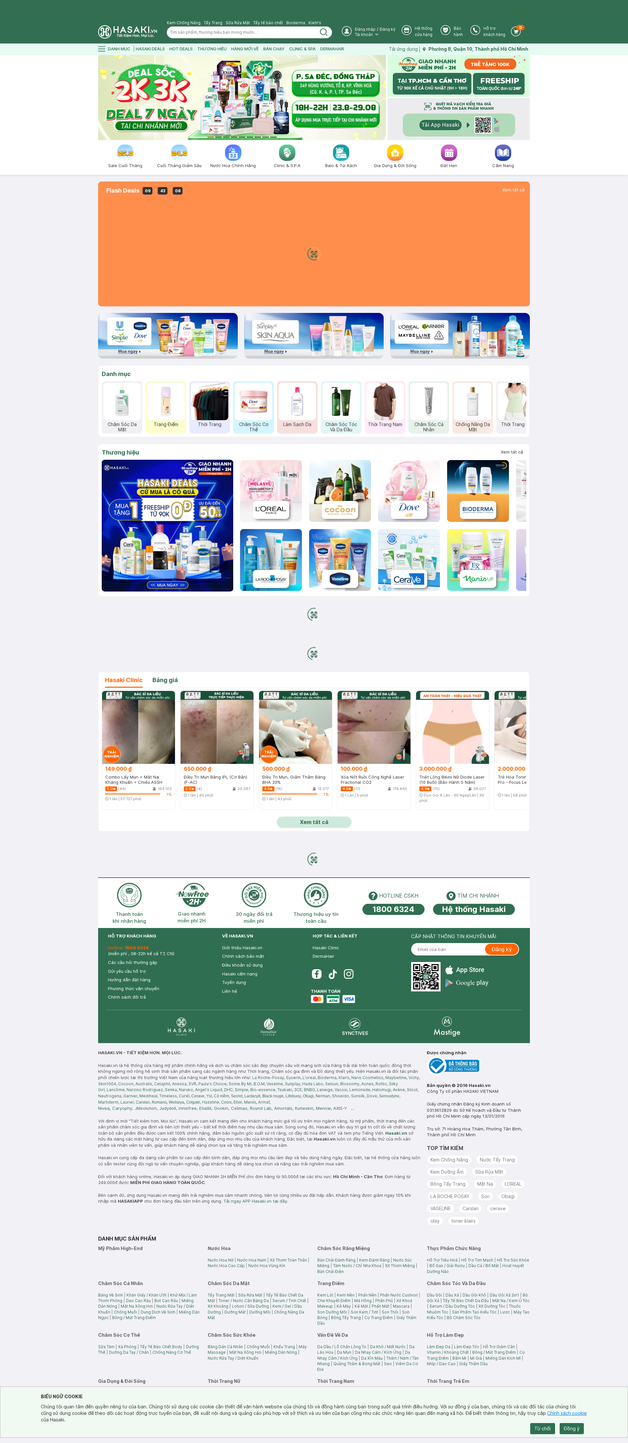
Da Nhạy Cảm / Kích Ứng (378, 1352)
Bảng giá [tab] (165, 680)
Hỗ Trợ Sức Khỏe (513, 1260)
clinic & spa (302, 48)
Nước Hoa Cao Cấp (226, 1265)
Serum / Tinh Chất (289, 1300)
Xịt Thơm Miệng (400, 1265)
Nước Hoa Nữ (221, 1260)
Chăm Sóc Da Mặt (122, 426)
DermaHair (332, 48)
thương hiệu (212, 48)
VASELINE (440, 1208)
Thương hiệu (120, 452)
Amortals (283, 1108)
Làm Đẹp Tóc (466, 1346)
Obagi (508, 1196)
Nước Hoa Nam (251, 1260)
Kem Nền (346, 1295)
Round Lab (260, 1108)
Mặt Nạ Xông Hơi (137, 1306)
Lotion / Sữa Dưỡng (250, 1306)
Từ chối (542, 1428)
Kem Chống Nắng (184, 22)
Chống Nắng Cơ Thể (171, 1352)
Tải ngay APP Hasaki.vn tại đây (255, 1201)
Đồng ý (572, 1428)
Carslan (470, 1208)
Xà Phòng (127, 1346)
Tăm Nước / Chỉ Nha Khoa (357, 1265)
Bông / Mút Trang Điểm (134, 1317)
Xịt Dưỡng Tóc (492, 1306)
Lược (505, 1312)
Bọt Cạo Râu (166, 1300)
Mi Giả (476, 1358)
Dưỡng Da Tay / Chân (129, 1352)
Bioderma (295, 22)
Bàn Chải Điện (330, 1271)
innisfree (188, 1108)
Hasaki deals (150, 48)
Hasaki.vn (396, 1133)
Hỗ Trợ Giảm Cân (499, 1346)
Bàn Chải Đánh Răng (336, 1260)
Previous (102, 97)
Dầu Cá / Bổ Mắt (483, 1265)
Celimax (239, 1108)
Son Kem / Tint (364, 1312)
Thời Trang (209, 424)
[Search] (324, 32)
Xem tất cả (513, 189)
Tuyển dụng (234, 982)
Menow (323, 1108)
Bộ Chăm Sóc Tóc (463, 1317)
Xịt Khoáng (218, 1306)
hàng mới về (245, 48)
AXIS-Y (340, 1108)
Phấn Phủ (384, 1300)
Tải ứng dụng (403, 49)
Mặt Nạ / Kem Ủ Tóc (511, 1300)
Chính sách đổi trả (127, 997)
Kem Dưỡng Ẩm (446, 1172)
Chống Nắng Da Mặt (473, 426)
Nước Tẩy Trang (497, 1159)
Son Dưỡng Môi (332, 1312)
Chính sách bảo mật (243, 956)
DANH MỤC (119, 48)
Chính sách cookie (567, 1413)
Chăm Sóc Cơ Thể (253, 426)
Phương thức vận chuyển (133, 988)
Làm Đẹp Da (438, 1346)
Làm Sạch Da (297, 424)
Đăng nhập (365, 29)
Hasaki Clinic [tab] (124, 680)
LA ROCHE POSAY (449, 1196)
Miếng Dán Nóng (281, 1352)
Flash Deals (122, 190)
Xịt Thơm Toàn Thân (288, 1260)
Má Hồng (363, 1300)
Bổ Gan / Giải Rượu (447, 1265)
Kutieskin (304, 1108)
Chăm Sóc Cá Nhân (429, 426)
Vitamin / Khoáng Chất (448, 1352)
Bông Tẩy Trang (447, 1184)
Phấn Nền (367, 1295)
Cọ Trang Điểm (378, 1317)
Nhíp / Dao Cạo (441, 1363)
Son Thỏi (390, 1312)
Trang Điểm (166, 424)
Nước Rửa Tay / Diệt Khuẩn (233, 1358)
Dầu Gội (434, 1295)
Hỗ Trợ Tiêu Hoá (442, 1260)
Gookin (221, 1108)
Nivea (104, 1108)
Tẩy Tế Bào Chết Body (161, 1346)
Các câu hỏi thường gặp (132, 962)
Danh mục (116, 373)
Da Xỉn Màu (372, 1358)
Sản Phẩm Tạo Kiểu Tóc (474, 1312)
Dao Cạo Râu (138, 1300)
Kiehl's (314, 22)
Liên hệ (229, 991)
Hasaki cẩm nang (239, 973)
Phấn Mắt (380, 1306)
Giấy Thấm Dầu (473, 1363)
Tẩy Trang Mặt (221, 1295)
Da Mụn (344, 1352)
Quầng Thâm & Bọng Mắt (356, 1363)
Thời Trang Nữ (516, 424)
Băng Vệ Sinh (110, 1295)
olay (435, 1221)
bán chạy (274, 48)
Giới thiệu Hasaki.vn (242, 947)
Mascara (401, 1306)
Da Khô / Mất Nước (388, 1346)
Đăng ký (387, 29)
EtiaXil (205, 1108)
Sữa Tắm (106, 1346)
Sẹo (388, 1363)
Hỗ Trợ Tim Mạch (477, 1260)
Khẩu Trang (284, 1346)
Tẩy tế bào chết (268, 22)
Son (485, 1196)
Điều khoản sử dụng (242, 965)
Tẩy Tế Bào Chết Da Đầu (466, 1300)
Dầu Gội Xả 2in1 (504, 1295)
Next (382, 97)
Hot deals (181, 48)
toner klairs (463, 1221)
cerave (498, 1208)
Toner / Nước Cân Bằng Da (243, 1300)
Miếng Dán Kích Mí (503, 1358)
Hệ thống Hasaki (474, 909)
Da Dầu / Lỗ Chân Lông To (341, 1346)
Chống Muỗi (125, 1312)
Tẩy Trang (213, 22)
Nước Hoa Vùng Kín (266, 1265)
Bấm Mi (459, 1358)
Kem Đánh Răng (374, 1260)
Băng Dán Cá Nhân (225, 1346)
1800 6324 (393, 909)
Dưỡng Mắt (235, 1312)
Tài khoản (364, 34)
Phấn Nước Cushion (399, 1295)
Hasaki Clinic (326, 947)
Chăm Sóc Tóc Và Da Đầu (341, 426)
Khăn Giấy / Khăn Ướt (146, 1295)
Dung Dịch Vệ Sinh (158, 1312)
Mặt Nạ (485, 1184)
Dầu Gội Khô (474, 1295)
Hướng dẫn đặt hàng (129, 979)
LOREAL (513, 1184)
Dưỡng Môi (259, 1312)
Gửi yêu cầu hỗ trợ (127, 971)
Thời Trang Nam (385, 424)
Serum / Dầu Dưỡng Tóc (452, 1306)
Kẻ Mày (344, 1306)
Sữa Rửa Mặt (238, 22)
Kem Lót (325, 1295)
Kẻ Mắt (361, 1306)
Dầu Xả (452, 1295)
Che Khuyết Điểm (334, 1300)
